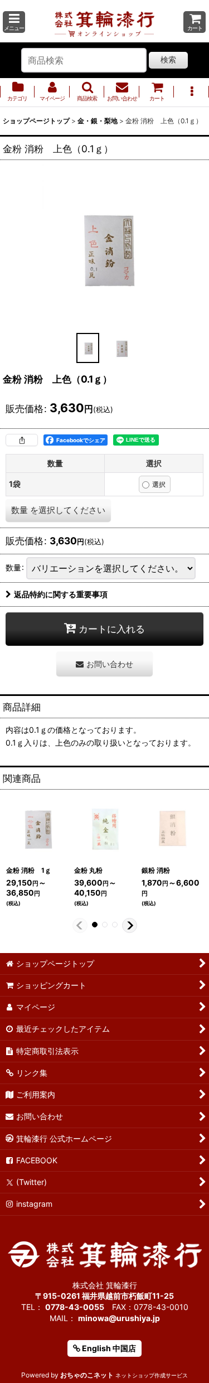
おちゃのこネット (87, 1375)
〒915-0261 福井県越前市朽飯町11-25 (104, 1295)
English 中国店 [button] (108, 1348)
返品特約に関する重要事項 (61, 594)
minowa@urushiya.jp (119, 1318)
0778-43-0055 (74, 1307)
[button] (14, 22)
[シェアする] (22, 440)
